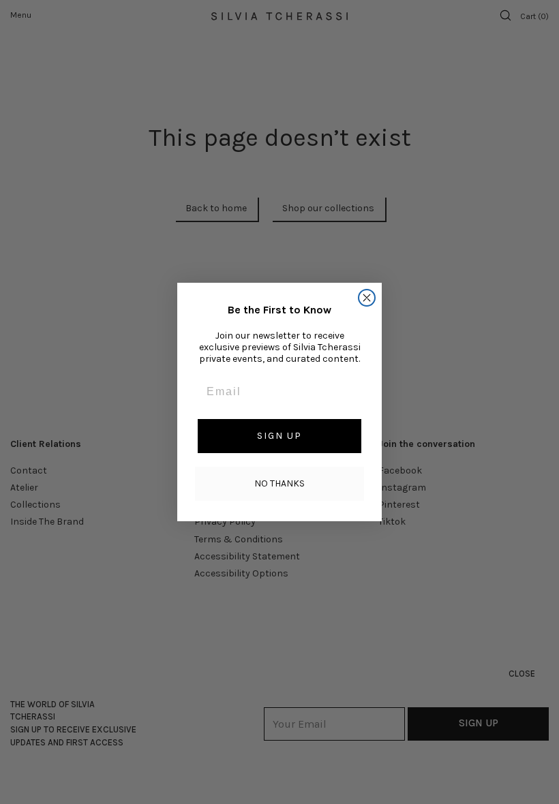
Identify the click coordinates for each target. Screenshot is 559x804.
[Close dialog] (367, 298)
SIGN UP (279, 436)
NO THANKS (279, 483)
